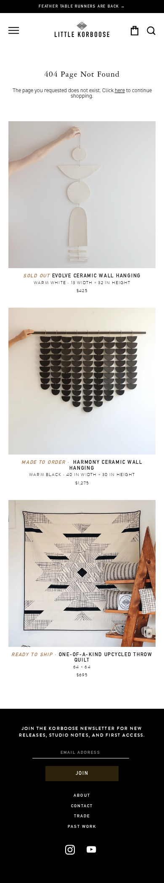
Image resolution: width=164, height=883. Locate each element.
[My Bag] (134, 30)
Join (82, 773)
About (82, 796)
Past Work (82, 827)
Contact (82, 806)
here (120, 90)
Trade (82, 816)
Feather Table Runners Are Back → (82, 6)
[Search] (151, 30)
